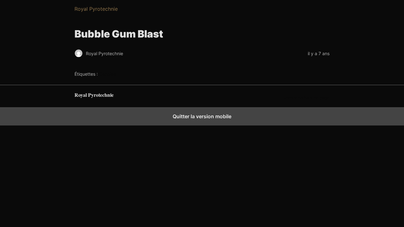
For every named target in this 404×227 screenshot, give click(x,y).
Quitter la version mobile (202, 116)
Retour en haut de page (307, 98)
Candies (107, 74)
